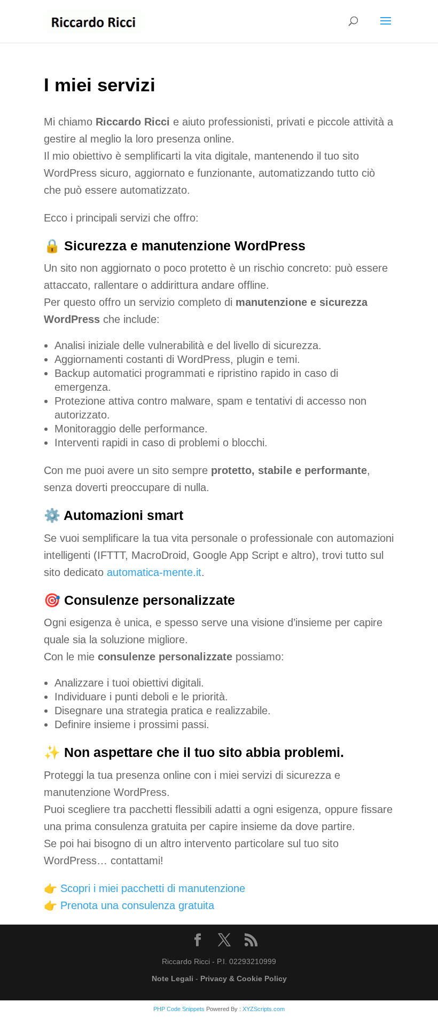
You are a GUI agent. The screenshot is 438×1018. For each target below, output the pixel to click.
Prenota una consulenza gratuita (137, 905)
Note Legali (172, 978)
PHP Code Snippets (179, 1009)
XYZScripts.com (264, 1009)
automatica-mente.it (154, 572)
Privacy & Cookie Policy (243, 978)
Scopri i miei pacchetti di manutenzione (152, 888)
